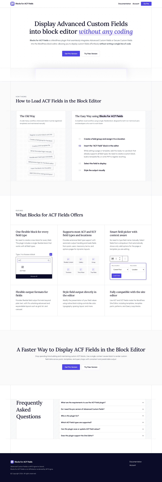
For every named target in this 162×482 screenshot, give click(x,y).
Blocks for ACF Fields (24, 3)
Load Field (116, 275)
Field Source (115, 265)
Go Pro (146, 4)
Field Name (133, 265)
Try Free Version (90, 54)
